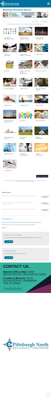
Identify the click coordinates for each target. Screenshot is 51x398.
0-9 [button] (8, 24)
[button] (42, 176)
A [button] (10, 24)
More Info (4, 227)
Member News (16, 180)
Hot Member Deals (30, 180)
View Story (45, 196)
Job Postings (37, 180)
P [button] (29, 24)
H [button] (19, 24)
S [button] (33, 24)
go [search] (45, 21)
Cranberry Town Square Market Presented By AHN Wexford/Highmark (21, 222)
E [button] (15, 24)
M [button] (25, 24)
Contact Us (43, 180)
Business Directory (8, 180)
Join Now (8, 241)
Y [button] (41, 24)
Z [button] (42, 24)
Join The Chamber (30, 181)
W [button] (38, 24)
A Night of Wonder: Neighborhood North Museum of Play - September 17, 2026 (18, 203)
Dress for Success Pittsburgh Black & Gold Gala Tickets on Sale (19, 196)
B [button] (11, 24)
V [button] (37, 24)
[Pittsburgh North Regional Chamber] (9, 7)
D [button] (14, 24)
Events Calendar (23, 180)
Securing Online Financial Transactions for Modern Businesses (19, 209)
